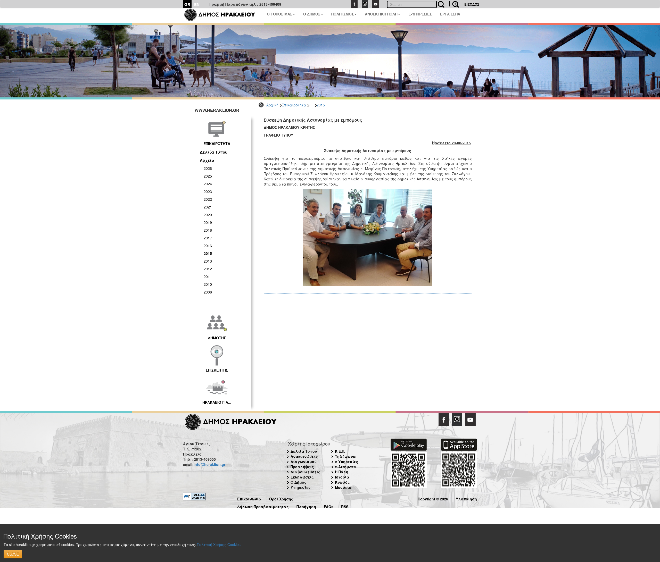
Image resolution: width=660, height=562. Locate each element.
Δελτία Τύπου (213, 152)
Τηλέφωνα (345, 456)
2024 (208, 183)
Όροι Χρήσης (281, 498)
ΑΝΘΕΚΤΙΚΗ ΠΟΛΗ (381, 13)
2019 (208, 222)
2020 (208, 214)
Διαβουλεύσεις (305, 471)
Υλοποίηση (466, 498)
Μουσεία (343, 487)
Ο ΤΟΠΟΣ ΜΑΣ (279, 13)
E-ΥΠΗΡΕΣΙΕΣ (420, 13)
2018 (208, 230)
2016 (208, 245)
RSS (344, 506)
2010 (208, 284)
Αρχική (272, 104)
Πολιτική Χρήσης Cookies (219, 544)
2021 (208, 206)
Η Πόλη (341, 471)
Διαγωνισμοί (303, 461)
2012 (208, 268)
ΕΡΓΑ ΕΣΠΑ (450, 13)
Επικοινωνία (249, 498)
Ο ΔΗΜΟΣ (311, 13)
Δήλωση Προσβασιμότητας (263, 506)
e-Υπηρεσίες (346, 461)
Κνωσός (342, 482)
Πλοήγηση (306, 506)
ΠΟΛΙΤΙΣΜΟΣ (342, 13)
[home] (223, 15)
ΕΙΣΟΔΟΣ (471, 4)
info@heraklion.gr (209, 464)
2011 (208, 276)
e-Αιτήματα (346, 466)
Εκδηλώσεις (302, 477)
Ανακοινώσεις (304, 456)
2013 (208, 261)
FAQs (328, 506)
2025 (208, 176)
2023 (208, 191)
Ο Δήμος (299, 482)
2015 (321, 104)
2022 (208, 199)
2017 (208, 237)
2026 (208, 168)
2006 (208, 292)
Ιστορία (342, 477)
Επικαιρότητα (294, 104)
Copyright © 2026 (433, 498)
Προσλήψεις (302, 466)
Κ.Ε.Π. (340, 451)
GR (187, 4)
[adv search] (454, 3)
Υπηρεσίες (301, 487)
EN (197, 4)
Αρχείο (207, 160)
